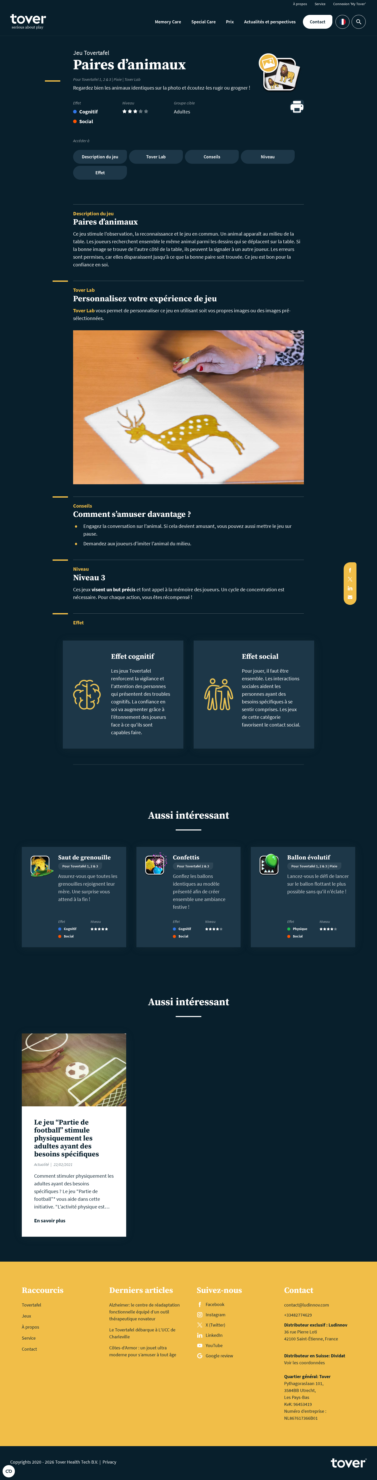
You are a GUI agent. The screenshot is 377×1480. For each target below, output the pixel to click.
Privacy (109, 1462)
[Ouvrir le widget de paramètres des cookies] (9, 1471)
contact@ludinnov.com (306, 1305)
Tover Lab (84, 310)
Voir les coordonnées (304, 1363)
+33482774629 (298, 1315)
